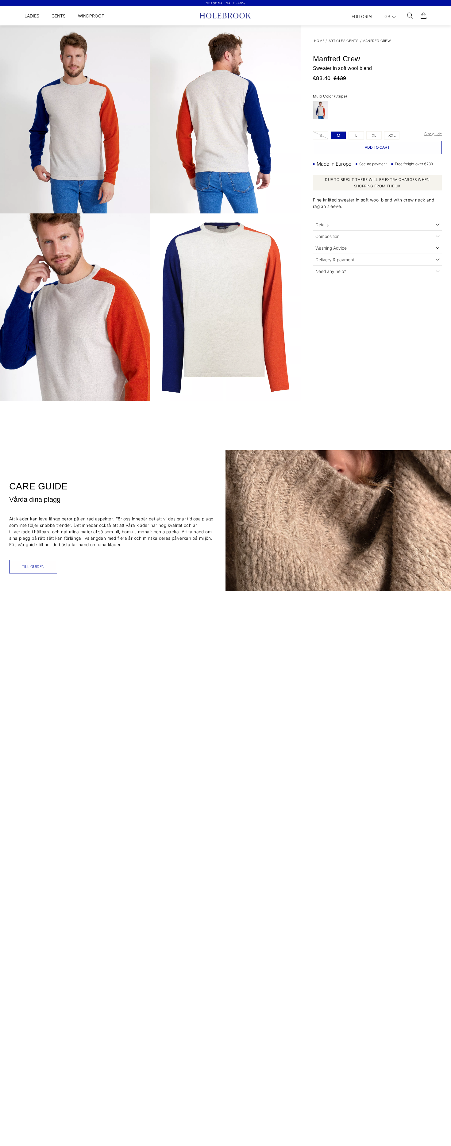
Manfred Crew (376, 41)
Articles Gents (343, 41)
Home (319, 41)
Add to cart (377, 147)
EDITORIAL (363, 16)
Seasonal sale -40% (225, 3)
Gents (59, 15)
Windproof (91, 15)
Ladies (32, 15)
